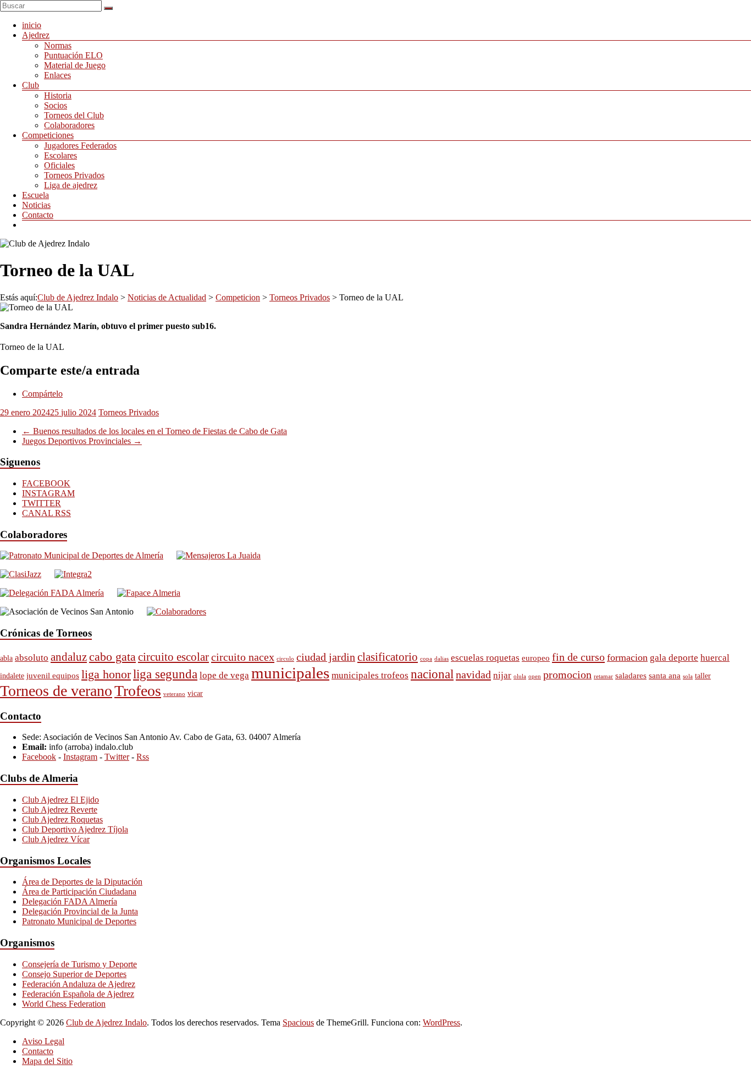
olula (519, 676)
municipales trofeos (370, 675)
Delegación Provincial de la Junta (80, 911)
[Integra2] (73, 574)
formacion (627, 657)
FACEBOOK (46, 483)
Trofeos (137, 690)
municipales (290, 673)
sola (688, 676)
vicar (195, 693)
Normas (57, 45)
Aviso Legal (43, 1041)
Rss (142, 756)
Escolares (60, 155)
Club (30, 85)
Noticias (36, 205)
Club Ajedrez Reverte (59, 809)
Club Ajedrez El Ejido (60, 799)
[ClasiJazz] (20, 574)
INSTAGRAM (48, 493)
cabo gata (112, 656)
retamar (603, 676)
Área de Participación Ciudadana (79, 891)
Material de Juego (75, 65)
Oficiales (59, 165)
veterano (174, 694)
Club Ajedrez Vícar (56, 839)
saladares (631, 675)
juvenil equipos (52, 675)
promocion (567, 675)
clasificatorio (387, 656)
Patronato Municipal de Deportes (79, 921)
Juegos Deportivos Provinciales (82, 441)
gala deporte (674, 657)
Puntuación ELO (73, 55)
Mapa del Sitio (47, 1061)
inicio (31, 25)
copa (426, 659)
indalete (12, 676)
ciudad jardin (325, 657)
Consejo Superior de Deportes (74, 974)
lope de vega (224, 675)
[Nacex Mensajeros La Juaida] (218, 555)
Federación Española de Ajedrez (78, 994)
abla (6, 658)
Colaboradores (69, 125)
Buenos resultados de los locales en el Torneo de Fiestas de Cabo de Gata (154, 431)
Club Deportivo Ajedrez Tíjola (75, 829)
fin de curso (578, 657)
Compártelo (42, 393)
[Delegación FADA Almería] (52, 592)
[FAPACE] (148, 592)
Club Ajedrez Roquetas (62, 819)
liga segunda (165, 674)
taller (703, 676)
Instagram (80, 756)
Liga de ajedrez (70, 185)
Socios (55, 105)
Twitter (116, 756)
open (534, 676)
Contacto (37, 215)
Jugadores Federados (80, 145)
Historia (57, 95)
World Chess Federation (64, 1003)
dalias (441, 659)
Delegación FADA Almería (69, 901)
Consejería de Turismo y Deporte (79, 964)
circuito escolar (173, 656)
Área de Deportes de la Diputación (82, 881)
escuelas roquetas (485, 657)
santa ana (665, 675)
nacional (432, 674)
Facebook (39, 756)
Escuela (35, 195)
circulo (285, 659)
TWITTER (41, 503)
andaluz (69, 656)
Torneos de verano (56, 690)
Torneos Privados (74, 175)
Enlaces (57, 75)
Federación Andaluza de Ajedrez (78, 984)
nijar (502, 675)
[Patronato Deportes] (81, 555)
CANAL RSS (46, 513)
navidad (473, 674)
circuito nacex (242, 657)
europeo (536, 657)
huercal (715, 657)
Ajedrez (35, 35)
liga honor (106, 674)
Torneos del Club (74, 115)
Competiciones (48, 135)
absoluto (31, 657)
